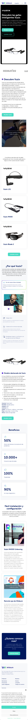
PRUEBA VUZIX (8, 30)
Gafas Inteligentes (5, 684)
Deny (14, 711)
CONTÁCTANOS (14, 653)
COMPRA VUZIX (8, 34)
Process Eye (4, 682)
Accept (14, 707)
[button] (26, 690)
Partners (17, 681)
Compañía (17, 682)
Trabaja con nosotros (19, 684)
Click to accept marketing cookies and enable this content (14, 133)
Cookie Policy (10, 718)
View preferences (14, 715)
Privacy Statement (17, 718)
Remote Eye (4, 681)
